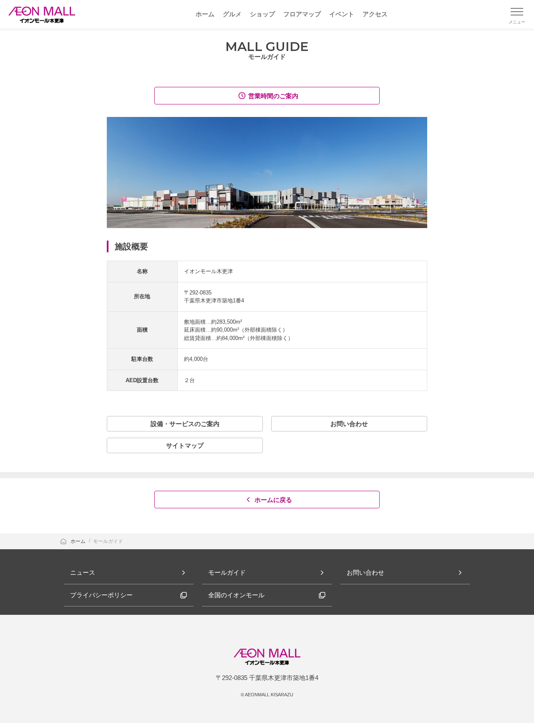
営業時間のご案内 (273, 95)
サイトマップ (185, 445)
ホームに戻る (273, 499)
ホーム (79, 541)
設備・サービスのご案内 (185, 423)
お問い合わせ (349, 423)
